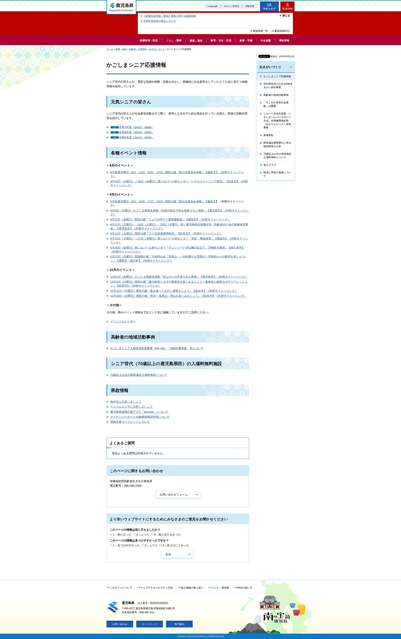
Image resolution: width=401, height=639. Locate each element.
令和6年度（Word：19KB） (136, 132)
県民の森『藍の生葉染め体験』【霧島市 (190, 201)
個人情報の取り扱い (192, 587)
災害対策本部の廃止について (159, 21)
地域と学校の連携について (277, 174)
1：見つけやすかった (126, 545)
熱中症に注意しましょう (125, 401)
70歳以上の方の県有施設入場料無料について (138, 375)
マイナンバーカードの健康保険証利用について (139, 417)
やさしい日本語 (231, 6)
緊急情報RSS (282, 31)
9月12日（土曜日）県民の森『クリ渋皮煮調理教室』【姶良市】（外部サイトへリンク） (166, 233)
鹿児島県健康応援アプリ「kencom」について (139, 412)
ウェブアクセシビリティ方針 (156, 587)
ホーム (110, 49)
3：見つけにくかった (175, 545)
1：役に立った (122, 534)
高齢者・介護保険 (138, 49)
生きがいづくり (156, 49)
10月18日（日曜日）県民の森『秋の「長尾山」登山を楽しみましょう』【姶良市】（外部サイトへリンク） (178, 296)
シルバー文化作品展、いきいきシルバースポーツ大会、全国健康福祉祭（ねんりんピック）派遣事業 (277, 120)
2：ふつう (142, 534)
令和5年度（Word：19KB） (136, 137)
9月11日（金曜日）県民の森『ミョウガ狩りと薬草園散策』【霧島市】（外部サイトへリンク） (170, 219)
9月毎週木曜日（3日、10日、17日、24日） (137, 201)
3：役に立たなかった (167, 534)
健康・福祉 (121, 49)
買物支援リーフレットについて (130, 422)
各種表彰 (268, 135)
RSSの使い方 (244, 587)
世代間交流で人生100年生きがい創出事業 (278, 86)
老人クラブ (269, 165)
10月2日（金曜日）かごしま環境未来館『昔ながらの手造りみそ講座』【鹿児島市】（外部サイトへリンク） (178, 276)
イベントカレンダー (123, 321)
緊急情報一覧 (260, 31)
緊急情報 (287, 8)
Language (212, 6)
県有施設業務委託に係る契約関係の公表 (277, 144)
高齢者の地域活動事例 (276, 95)
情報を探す (269, 8)
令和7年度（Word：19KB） (136, 127)
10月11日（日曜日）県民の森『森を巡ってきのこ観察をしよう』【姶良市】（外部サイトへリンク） (173, 290)
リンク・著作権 (220, 587)
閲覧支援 (250, 6)
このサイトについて (121, 587)
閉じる (286, 15)
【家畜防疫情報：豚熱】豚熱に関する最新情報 (169, 16)
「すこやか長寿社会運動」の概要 (276, 104)
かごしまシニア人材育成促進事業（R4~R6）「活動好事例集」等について (157, 348)
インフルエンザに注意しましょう (131, 406)
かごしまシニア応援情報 (277, 76)
